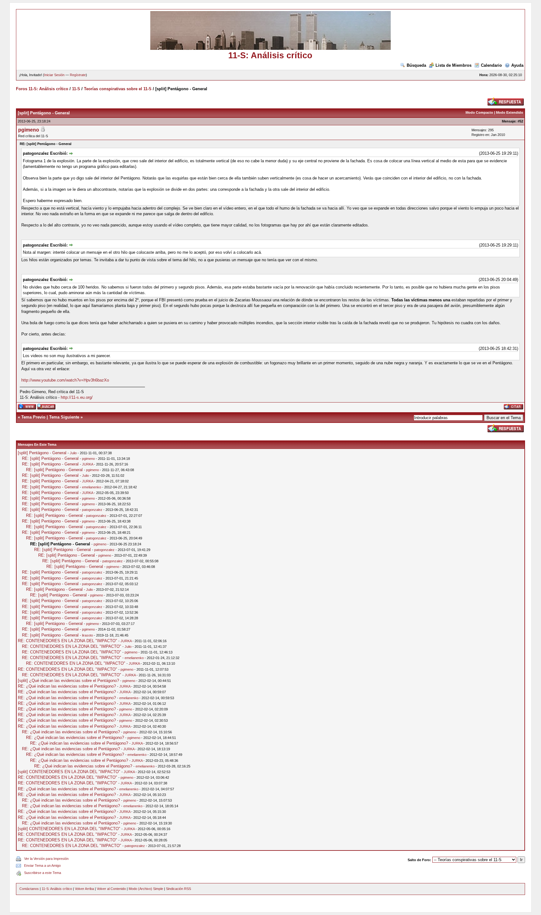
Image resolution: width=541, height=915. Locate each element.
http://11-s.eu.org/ (77, 397)
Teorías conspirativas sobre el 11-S (118, 88)
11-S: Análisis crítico (57, 889)
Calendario (491, 65)
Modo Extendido (509, 112)
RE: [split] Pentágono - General (50, 458)
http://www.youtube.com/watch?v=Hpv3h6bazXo (65, 380)
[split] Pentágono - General (42, 452)
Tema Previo (33, 417)
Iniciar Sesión (54, 75)
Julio (73, 453)
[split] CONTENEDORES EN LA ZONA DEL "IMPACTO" (69, 771)
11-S (76, 88)
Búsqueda (416, 65)
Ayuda (517, 65)
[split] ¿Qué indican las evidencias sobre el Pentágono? (68, 680)
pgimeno (28, 130)
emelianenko (91, 487)
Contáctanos (29, 889)
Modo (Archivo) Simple (146, 889)
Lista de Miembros (453, 65)
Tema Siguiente (64, 417)
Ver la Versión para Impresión (46, 858)
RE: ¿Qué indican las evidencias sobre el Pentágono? (67, 686)
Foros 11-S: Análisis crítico (42, 88)
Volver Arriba (84, 889)
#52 (520, 121)
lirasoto (87, 635)
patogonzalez (92, 510)
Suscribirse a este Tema (42, 873)
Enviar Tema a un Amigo (42, 865)
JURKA (87, 464)
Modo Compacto (479, 112)
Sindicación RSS (178, 889)
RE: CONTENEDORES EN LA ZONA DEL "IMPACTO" (67, 640)
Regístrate (78, 75)
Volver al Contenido (111, 889)
